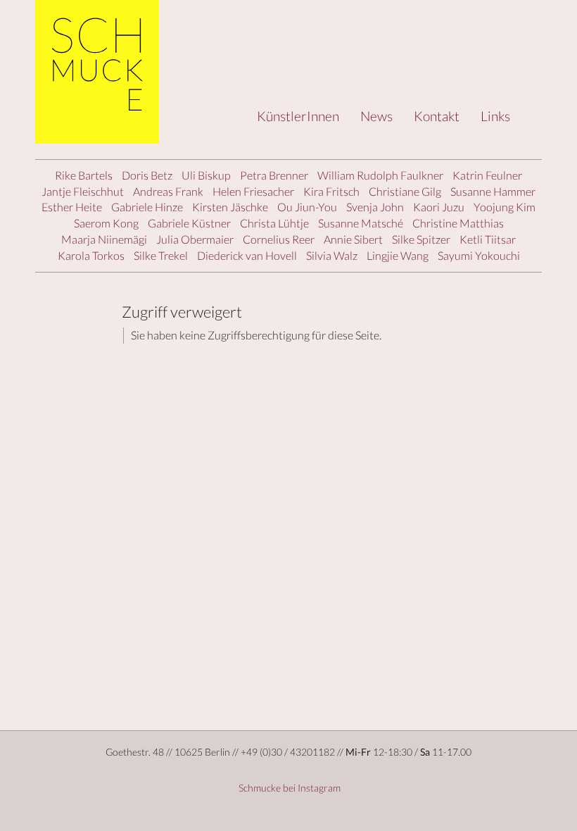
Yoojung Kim (504, 206)
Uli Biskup (206, 175)
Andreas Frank (168, 191)
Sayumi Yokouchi (479, 255)
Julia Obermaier (195, 239)
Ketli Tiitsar (487, 239)
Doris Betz (147, 175)
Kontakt (436, 116)
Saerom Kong (106, 223)
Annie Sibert (353, 239)
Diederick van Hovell (247, 255)
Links (495, 116)
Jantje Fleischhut (83, 191)
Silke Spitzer (421, 239)
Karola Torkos (91, 255)
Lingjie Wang (398, 255)
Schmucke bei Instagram (288, 788)
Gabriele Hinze (147, 206)
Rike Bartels (84, 175)
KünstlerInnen (298, 116)
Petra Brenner (274, 175)
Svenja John (375, 206)
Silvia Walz (331, 255)
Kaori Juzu (438, 206)
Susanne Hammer (492, 191)
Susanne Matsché (360, 223)
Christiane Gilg (405, 191)
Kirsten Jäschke (230, 206)
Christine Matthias (458, 223)
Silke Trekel (161, 255)
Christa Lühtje (274, 223)
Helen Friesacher (253, 191)
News (376, 116)
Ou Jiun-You (307, 206)
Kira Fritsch (331, 191)
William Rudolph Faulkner (380, 175)
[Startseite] (102, 72)
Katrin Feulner (487, 175)
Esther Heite (72, 206)
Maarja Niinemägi (104, 239)
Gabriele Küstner (189, 223)
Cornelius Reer (279, 239)
